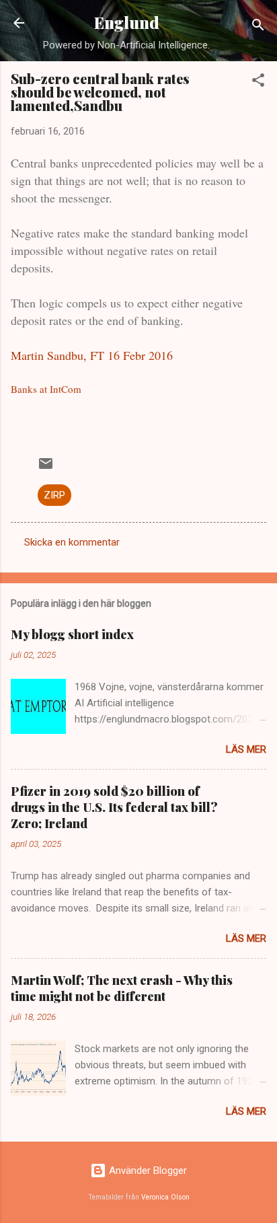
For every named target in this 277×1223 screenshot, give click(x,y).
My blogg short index (72, 634)
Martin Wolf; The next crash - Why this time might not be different (122, 988)
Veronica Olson (165, 1197)
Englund (126, 22)
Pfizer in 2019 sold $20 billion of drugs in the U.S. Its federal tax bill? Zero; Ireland (114, 807)
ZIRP (54, 495)
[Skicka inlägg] (46, 468)
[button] (258, 82)
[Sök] (258, 27)
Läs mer (246, 749)
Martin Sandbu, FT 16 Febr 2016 (92, 355)
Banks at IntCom (46, 389)
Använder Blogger (146, 1170)
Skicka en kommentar (72, 542)
